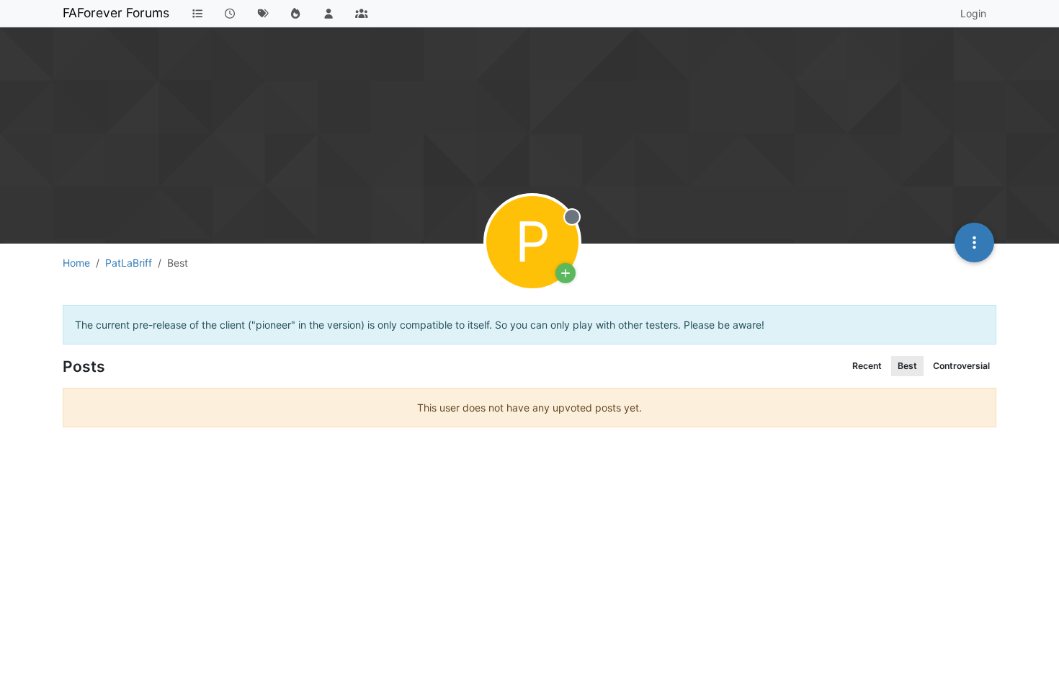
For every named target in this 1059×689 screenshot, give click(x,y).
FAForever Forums (116, 12)
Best (907, 365)
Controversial (961, 365)
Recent (867, 365)
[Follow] (565, 273)
